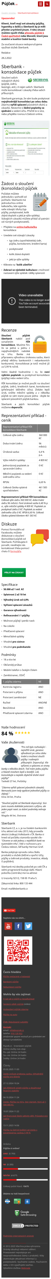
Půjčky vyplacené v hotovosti (16, 976)
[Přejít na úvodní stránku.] (9, 5)
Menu (40, 4)
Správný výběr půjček (13, 1004)
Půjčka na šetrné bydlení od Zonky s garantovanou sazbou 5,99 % (20, 1131)
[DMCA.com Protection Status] (25, 1228)
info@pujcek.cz (17, 1030)
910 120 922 (16, 1033)
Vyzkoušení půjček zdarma (15, 1009)
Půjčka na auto (10, 1014)
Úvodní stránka (8, 13)
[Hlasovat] (25, 1158)
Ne (5, 1164)
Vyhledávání (47, 4)
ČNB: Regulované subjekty (15, 1022)
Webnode (25, 1268)
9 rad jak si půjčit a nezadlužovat (18, 998)
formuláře (15, 551)
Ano (5, 1153)
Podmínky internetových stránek (18, 1236)
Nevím (6, 1175)
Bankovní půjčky (11, 981)
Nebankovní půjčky (12, 987)
